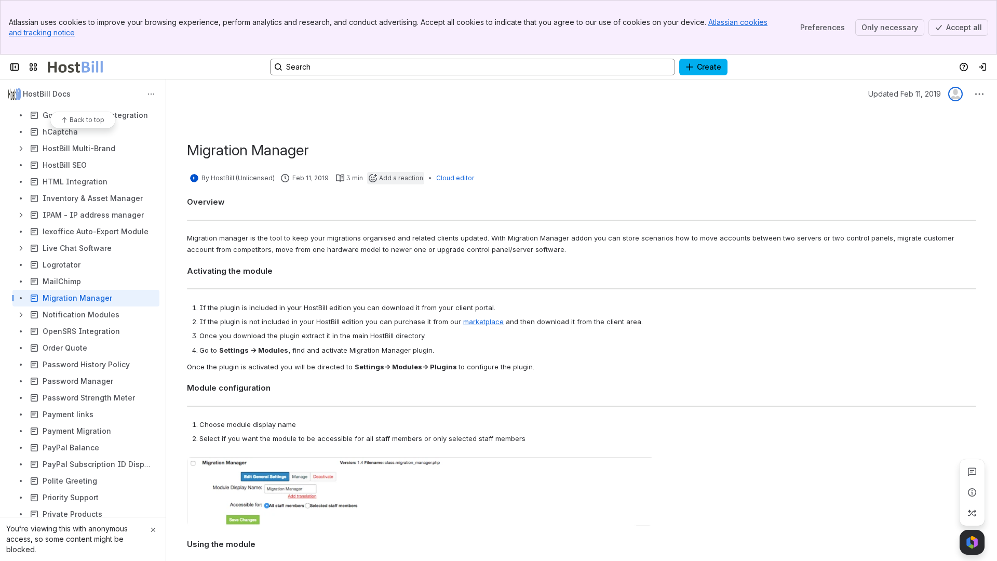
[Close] (153, 530)
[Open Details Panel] (972, 492)
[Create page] (972, 513)
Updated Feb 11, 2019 (904, 93)
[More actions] (151, 94)
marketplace (483, 321)
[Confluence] (75, 67)
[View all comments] (972, 471)
